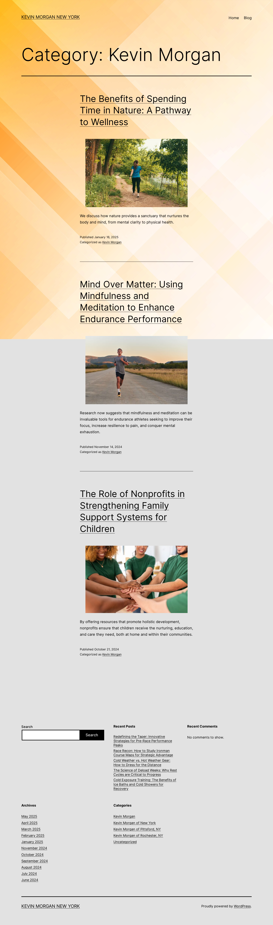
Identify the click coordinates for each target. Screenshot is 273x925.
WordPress (242, 906)
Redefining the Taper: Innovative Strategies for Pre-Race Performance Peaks (142, 741)
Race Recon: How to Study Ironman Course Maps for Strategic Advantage (143, 753)
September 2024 (34, 861)
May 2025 (29, 816)
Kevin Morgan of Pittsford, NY (137, 829)
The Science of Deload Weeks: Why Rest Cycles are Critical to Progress (145, 772)
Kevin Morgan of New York (134, 823)
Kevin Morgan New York (50, 17)
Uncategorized (125, 842)
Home (234, 18)
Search (27, 727)
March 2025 (30, 829)
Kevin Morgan (111, 242)
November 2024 (34, 848)
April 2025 (29, 823)
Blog (248, 18)
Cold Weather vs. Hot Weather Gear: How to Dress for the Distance (141, 762)
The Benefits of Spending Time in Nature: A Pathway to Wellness (135, 110)
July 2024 (29, 874)
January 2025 (32, 842)
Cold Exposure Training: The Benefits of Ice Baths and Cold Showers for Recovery (144, 784)
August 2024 (31, 867)
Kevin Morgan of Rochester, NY (138, 835)
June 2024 (29, 880)
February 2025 (32, 835)
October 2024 (32, 855)
